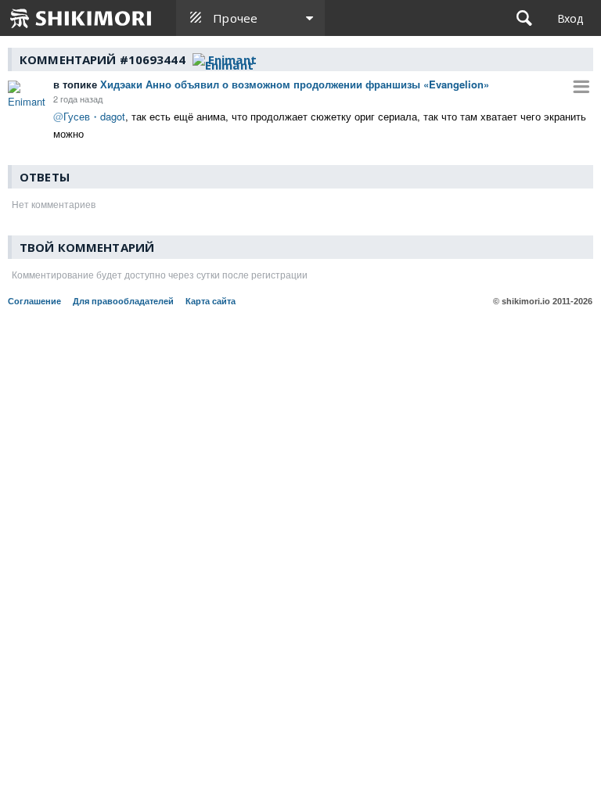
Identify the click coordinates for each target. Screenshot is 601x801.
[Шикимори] (81, 18)
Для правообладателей (123, 301)
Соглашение (34, 301)
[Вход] (570, 18)
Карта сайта (210, 301)
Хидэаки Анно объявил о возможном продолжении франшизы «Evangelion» (271, 84)
